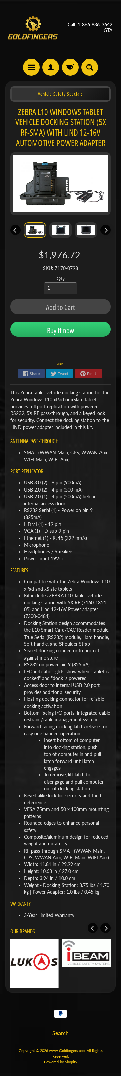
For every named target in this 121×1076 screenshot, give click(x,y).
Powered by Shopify (60, 1062)
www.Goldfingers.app (67, 1050)
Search (60, 1033)
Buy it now (60, 330)
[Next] (105, 230)
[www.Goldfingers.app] (33, 27)
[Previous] (15, 230)
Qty (61, 278)
